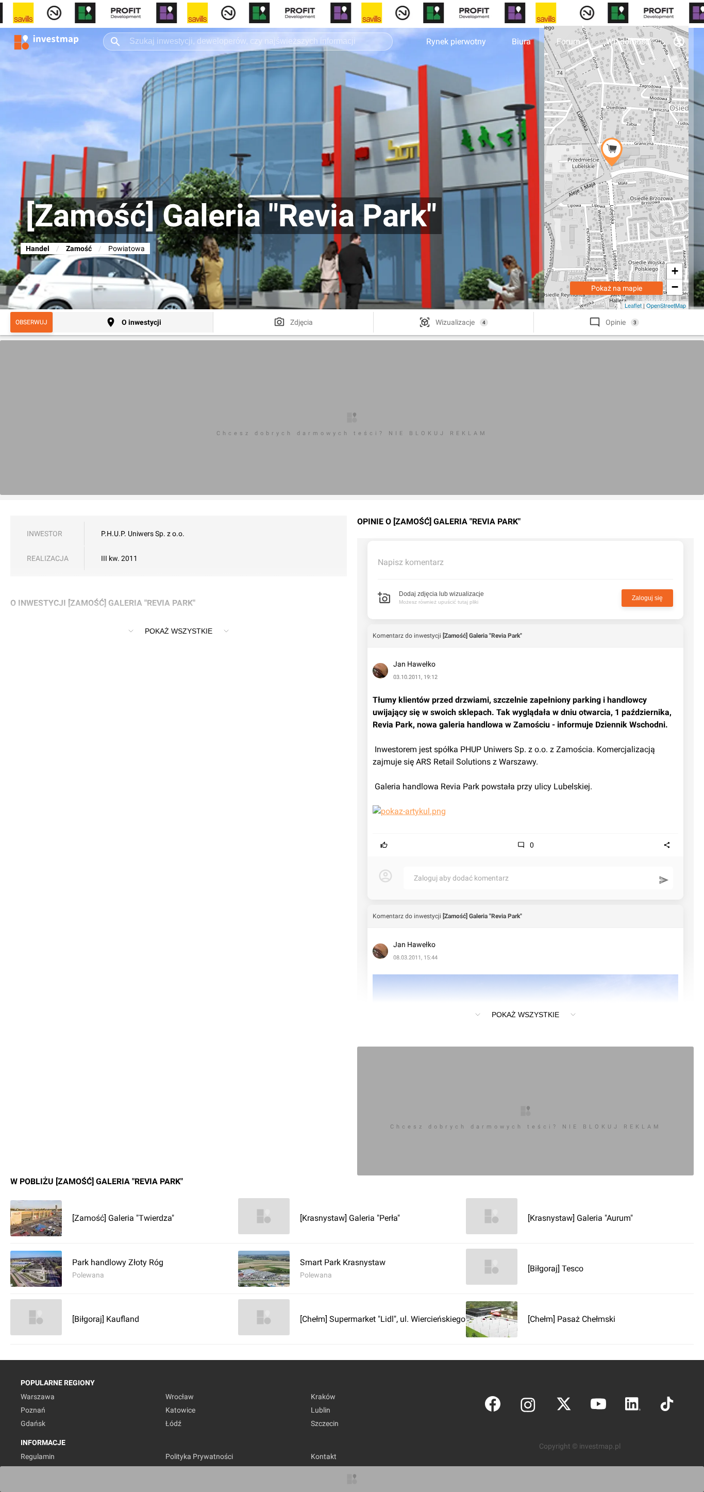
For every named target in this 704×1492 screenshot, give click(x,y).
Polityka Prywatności (199, 1456)
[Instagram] (528, 1406)
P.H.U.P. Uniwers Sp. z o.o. (143, 533)
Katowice (180, 1410)
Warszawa (38, 1396)
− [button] (675, 286)
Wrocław (179, 1396)
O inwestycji (141, 322)
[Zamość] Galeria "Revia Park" (482, 635)
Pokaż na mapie (616, 288)
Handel (37, 248)
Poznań (33, 1410)
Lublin (320, 1410)
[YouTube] (598, 1406)
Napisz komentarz (411, 562)
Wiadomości (628, 41)
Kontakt (324, 1456)
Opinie (616, 322)
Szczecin (325, 1423)
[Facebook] (492, 1406)
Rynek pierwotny (456, 41)
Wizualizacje (455, 322)
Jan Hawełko (414, 664)
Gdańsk (33, 1423)
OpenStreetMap (666, 305)
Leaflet (633, 305)
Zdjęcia (301, 322)
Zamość (79, 248)
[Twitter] (564, 1406)
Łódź (173, 1423)
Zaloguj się (647, 598)
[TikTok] (667, 1406)
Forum (568, 41)
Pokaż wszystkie (178, 631)
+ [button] (675, 270)
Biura (521, 41)
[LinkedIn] (633, 1406)
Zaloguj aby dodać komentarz (461, 878)
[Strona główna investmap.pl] (46, 41)
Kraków (323, 1396)
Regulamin (38, 1456)
